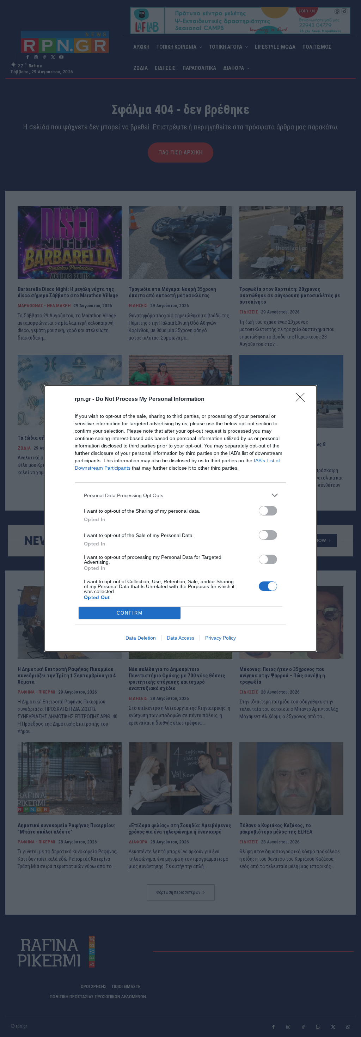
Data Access (180, 638)
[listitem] (180, 495)
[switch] (268, 511)
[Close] (302, 399)
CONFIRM (130, 613)
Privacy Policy (220, 638)
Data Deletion (141, 638)
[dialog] (180, 518)
